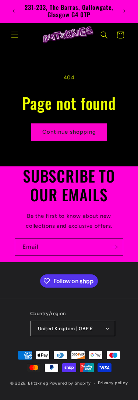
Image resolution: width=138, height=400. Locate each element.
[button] (15, 35)
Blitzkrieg (38, 383)
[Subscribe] (115, 247)
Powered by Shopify (70, 383)
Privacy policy (113, 383)
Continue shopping (69, 132)
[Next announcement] (124, 11)
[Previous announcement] (14, 11)
